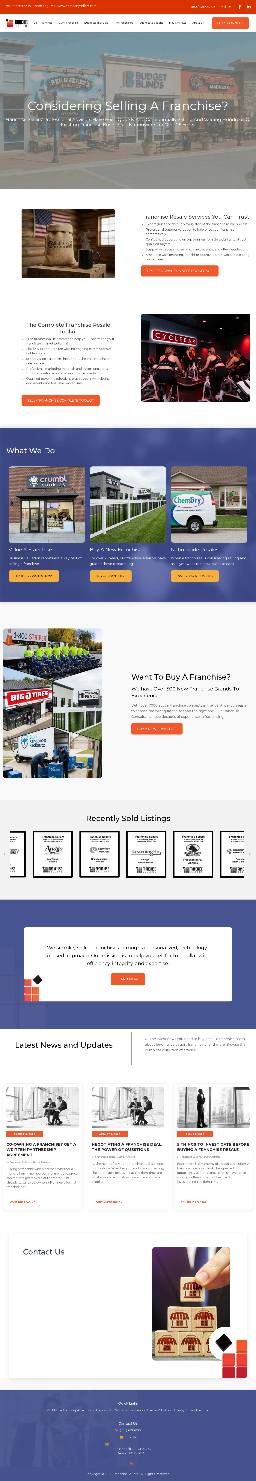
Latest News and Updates (64, 1045)
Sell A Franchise (58, 1410)
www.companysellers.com (77, 6)
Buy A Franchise (81, 1410)
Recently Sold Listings (128, 818)
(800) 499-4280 (203, 7)
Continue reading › (23, 1202)
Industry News (183, 1410)
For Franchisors (133, 1410)
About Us (202, 1410)
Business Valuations (158, 1410)
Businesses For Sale (108, 1410)
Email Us (225, 7)
